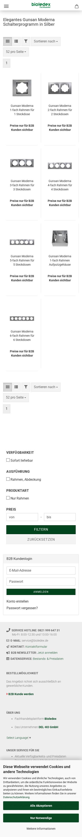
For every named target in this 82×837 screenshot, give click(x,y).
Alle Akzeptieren (41, 805)
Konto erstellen (18, 601)
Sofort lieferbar (22, 460)
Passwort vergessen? (22, 608)
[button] (7, 41)
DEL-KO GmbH (48, 727)
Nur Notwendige (41, 818)
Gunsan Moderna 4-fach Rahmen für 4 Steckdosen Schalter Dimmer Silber (60, 185)
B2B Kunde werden (21, 694)
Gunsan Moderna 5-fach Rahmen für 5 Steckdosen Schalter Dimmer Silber (22, 261)
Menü (6, 6)
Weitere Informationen (41, 828)
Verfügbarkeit (20, 453)
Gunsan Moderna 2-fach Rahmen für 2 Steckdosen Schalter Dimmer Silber (60, 110)
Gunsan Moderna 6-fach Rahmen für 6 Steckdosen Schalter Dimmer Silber (22, 336)
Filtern (41, 529)
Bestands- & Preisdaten (48, 658)
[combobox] (46, 41)
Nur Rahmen (20, 498)
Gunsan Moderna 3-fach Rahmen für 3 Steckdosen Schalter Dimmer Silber (22, 185)
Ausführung (18, 472)
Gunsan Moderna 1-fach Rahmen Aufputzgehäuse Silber (60, 261)
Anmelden (41, 591)
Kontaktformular (36, 646)
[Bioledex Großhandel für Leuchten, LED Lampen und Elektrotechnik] (41, 5)
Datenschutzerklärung (16, 797)
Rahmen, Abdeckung (26, 480)
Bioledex (50, 718)
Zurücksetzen (41, 539)
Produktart (17, 491)
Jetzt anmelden (47, 652)
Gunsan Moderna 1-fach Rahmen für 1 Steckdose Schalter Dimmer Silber (22, 110)
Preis (11, 509)
